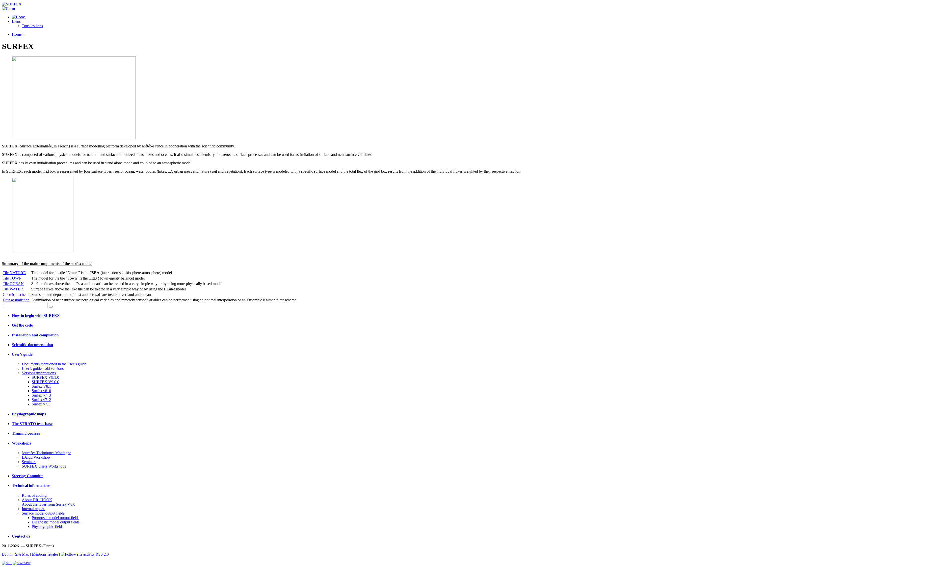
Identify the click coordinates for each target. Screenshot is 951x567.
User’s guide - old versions (43, 368)
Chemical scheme (16, 294)
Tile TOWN (12, 278)
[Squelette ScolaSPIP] (21, 563)
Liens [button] (17, 21)
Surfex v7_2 (41, 400)
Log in (7, 554)
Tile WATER (13, 289)
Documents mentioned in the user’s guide (54, 364)
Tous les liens (32, 26)
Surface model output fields (43, 513)
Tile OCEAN (13, 284)
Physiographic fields (47, 526)
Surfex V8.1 (41, 386)
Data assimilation (16, 300)
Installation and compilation (35, 335)
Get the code (22, 325)
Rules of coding (34, 495)
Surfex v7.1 (41, 404)
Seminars (29, 462)
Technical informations (31, 485)
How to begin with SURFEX (36, 315)
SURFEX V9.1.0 (45, 377)
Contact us (21, 536)
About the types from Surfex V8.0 (48, 504)
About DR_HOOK (37, 500)
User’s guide (22, 354)
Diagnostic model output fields (55, 522)
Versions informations (39, 373)
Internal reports (33, 509)
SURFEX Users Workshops (44, 466)
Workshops (21, 443)
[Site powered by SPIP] (7, 563)
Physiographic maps (29, 414)
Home (17, 34)
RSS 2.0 (102, 554)
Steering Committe (27, 476)
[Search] (51, 306)
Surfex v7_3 (41, 395)
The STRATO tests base (32, 424)
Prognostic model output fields (55, 518)
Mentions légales (45, 554)
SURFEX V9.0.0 (45, 382)
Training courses (26, 433)
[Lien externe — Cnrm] (8, 8)
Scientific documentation (32, 345)
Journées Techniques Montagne (46, 453)
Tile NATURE (14, 273)
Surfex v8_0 (41, 391)
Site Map (22, 554)
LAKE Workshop (36, 457)
